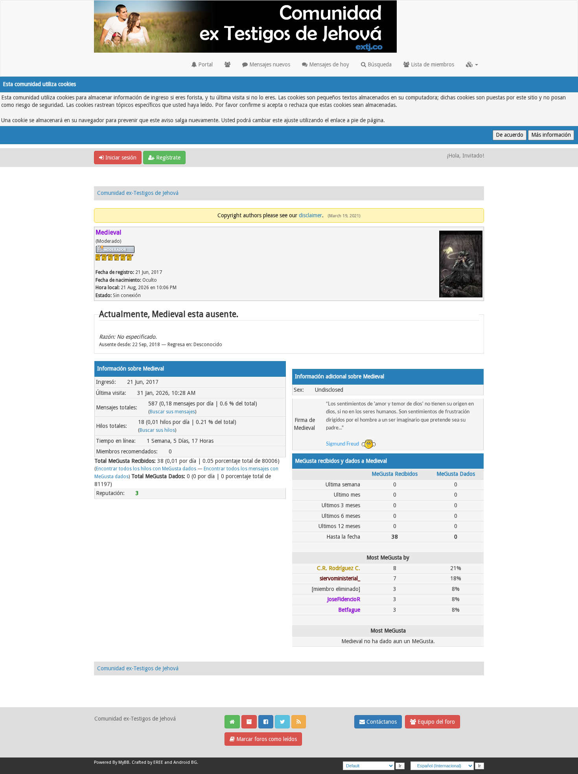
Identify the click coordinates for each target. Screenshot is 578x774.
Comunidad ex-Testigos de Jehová (138, 193)
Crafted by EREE (147, 762)
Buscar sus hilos (157, 430)
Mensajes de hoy (328, 64)
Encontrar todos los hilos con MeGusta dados (146, 468)
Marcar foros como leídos (266, 739)
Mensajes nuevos (269, 64)
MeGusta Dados (455, 474)
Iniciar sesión (120, 157)
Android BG (185, 762)
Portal (205, 64)
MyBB (123, 762)
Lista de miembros (431, 64)
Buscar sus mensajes (172, 412)
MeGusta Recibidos (395, 474)
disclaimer (310, 215)
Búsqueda (379, 64)
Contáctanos (381, 722)
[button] (472, 64)
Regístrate (167, 157)
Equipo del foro (435, 722)
